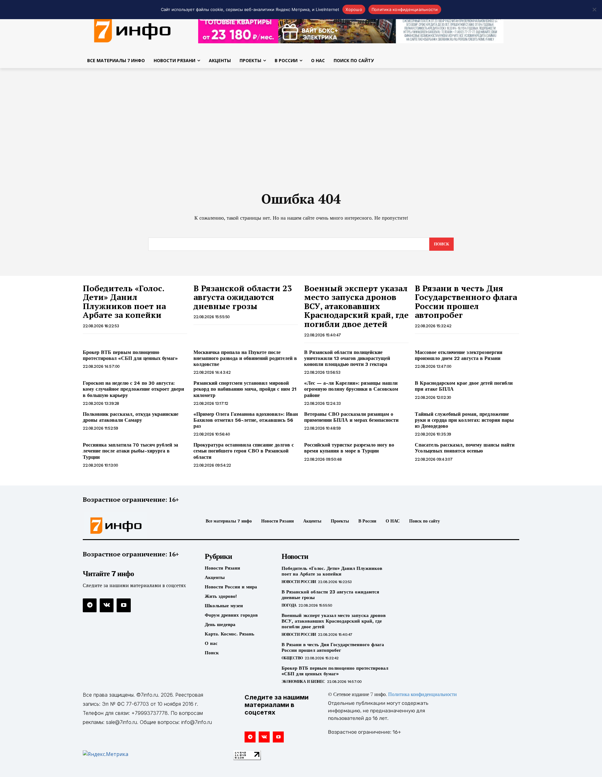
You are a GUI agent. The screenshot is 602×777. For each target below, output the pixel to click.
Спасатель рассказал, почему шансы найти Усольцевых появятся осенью (465, 448)
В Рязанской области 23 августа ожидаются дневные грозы (242, 297)
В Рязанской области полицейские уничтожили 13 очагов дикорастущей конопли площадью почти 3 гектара (347, 358)
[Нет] (594, 9)
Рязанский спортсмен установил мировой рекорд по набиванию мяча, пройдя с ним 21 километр (245, 389)
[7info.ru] (132, 29)
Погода (289, 605)
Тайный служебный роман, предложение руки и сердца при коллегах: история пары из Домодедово (464, 420)
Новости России (299, 582)
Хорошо (354, 9)
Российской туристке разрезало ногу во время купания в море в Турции (349, 448)
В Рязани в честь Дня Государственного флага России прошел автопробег (466, 301)
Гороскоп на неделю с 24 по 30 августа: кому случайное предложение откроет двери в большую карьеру (133, 389)
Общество (292, 658)
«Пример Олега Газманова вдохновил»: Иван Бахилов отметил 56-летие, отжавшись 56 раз (245, 420)
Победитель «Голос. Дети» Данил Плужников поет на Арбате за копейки (124, 301)
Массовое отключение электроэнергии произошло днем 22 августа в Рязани (458, 355)
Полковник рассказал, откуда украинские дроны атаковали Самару (130, 417)
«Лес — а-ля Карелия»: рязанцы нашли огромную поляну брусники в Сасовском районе (351, 389)
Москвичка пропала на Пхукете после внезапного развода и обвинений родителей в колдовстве (245, 358)
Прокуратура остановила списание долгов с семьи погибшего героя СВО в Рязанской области (243, 451)
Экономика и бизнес (303, 681)
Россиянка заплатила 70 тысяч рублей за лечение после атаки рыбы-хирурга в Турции (130, 451)
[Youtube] (123, 605)
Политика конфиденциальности (422, 694)
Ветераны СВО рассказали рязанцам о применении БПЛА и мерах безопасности (351, 417)
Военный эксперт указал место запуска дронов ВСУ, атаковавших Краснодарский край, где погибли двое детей (356, 306)
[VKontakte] (107, 605)
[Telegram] (90, 605)
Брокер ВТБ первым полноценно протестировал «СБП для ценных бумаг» (130, 355)
